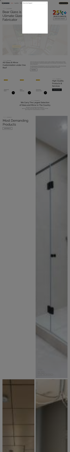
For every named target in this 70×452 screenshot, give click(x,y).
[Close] (46, 3)
